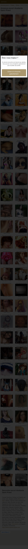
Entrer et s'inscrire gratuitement (14, 73)
